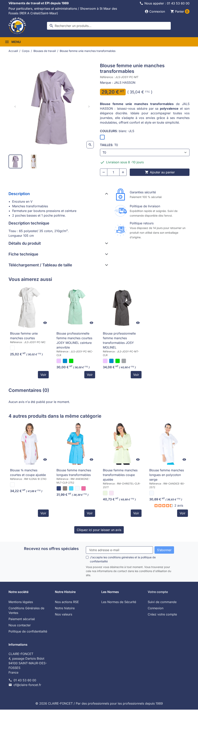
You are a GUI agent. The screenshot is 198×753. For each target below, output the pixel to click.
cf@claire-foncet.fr (27, 685)
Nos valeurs (63, 614)
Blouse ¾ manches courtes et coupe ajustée (28, 472)
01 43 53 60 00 (25, 680)
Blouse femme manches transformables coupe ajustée (120, 474)
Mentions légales (21, 602)
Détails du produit (25, 243)
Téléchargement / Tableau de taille (40, 265)
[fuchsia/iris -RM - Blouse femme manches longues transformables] (83, 488)
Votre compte (158, 592)
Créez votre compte (162, 614)
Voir (43, 375)
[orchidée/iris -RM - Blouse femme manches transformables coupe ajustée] (111, 493)
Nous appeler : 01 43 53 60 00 (166, 3)
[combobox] (109, 26)
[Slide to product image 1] (15, 161)
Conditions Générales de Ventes (26, 610)
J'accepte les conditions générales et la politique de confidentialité (123, 559)
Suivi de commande (162, 602)
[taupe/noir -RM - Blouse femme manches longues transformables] (65, 488)
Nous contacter (20, 625)
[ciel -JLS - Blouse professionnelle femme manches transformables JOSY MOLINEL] (111, 361)
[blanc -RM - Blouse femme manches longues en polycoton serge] (151, 493)
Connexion (155, 608)
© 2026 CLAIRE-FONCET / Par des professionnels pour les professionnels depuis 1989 (99, 703)
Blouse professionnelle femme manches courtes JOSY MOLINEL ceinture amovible (74, 340)
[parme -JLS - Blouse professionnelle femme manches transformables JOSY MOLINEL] (105, 361)
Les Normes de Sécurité (118, 602)
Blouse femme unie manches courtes (24, 335)
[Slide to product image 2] (34, 161)
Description (19, 193)
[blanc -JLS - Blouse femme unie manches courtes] (12, 348)
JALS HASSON (124, 82)
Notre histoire (65, 608)
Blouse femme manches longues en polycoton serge (166, 474)
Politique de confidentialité (28, 631)
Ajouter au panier (160, 172)
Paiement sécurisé (22, 619)
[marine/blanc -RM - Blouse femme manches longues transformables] (58, 488)
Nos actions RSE (67, 602)
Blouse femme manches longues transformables (73, 472)
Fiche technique (23, 254)
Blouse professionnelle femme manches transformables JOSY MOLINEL (119, 340)
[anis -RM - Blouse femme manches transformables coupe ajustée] (105, 493)
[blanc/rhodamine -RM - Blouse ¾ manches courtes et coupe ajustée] (12, 484)
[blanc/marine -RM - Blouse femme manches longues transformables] (77, 488)
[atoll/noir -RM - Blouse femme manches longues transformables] (71, 488)
